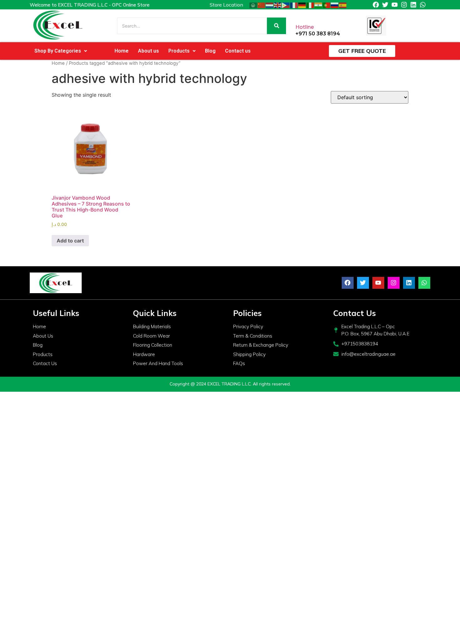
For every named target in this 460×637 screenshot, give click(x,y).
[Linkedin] (413, 4)
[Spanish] (343, 5)
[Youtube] (394, 4)
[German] (302, 5)
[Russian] (335, 5)
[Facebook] (376, 4)
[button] (61, 51)
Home (122, 51)
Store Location (226, 5)
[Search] (276, 26)
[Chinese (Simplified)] (262, 5)
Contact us (238, 51)
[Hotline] (300, 14)
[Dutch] (270, 5)
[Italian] (310, 5)
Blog (210, 51)
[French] (294, 5)
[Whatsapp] (422, 4)
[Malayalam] (318, 5)
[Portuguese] (327, 5)
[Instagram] (404, 4)
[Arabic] (253, 5)
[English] (278, 5)
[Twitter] (385, 4)
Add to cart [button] (70, 240)
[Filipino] (286, 5)
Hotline (304, 27)
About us (148, 51)
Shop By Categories (57, 51)
